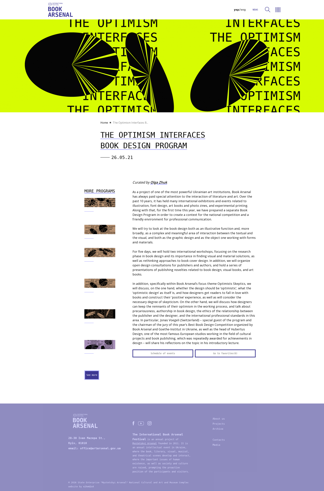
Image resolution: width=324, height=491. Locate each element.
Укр (236, 9)
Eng (243, 9)
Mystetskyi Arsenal (144, 443)
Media (216, 444)
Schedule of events (163, 353)
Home (104, 122)
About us (219, 418)
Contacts (219, 439)
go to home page (60, 10)
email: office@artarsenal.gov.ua (94, 448)
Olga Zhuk (158, 182)
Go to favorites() (225, 353)
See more (91, 375)
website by (81, 486)
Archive (218, 428)
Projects (219, 423)
